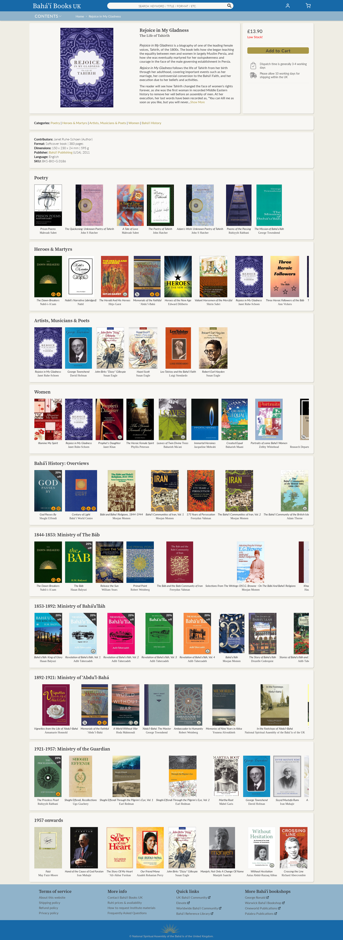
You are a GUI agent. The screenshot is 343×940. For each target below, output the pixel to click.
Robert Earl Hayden (213, 371)
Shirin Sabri (213, 304)
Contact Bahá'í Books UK (125, 897)
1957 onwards (48, 820)
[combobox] (170, 6)
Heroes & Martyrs (74, 123)
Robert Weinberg (140, 589)
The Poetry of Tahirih (160, 228)
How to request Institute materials (131, 907)
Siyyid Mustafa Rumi (287, 799)
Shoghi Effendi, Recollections (81, 799)
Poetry (55, 123)
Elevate (181, 903)
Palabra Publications (259, 913)
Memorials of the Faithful (147, 300)
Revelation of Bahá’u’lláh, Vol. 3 (159, 657)
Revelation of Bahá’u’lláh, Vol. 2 (121, 657)
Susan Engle (110, 375)
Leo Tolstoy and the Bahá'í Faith (178, 371)
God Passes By (48, 514)
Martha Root (226, 799)
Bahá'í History (151, 123)
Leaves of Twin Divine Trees (172, 442)
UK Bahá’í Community (192, 897)
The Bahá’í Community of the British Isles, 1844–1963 (295, 514)
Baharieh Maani (234, 446)
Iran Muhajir (287, 803)
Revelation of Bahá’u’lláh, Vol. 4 (197, 657)
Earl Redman (126, 803)
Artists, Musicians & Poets (107, 123)
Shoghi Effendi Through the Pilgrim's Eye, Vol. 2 (183, 799)
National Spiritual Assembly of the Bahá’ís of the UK (275, 732)
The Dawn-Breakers (48, 300)
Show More (197, 102)
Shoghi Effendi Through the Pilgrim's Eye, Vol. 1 (126, 799)
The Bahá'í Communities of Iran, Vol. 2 (239, 514)
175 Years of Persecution (201, 514)
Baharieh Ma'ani (173, 446)
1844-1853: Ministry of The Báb (67, 534)
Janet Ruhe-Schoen (249, 304)
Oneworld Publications (261, 908)
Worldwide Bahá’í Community (197, 908)
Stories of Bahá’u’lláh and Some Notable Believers (307, 657)
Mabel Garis (226, 803)
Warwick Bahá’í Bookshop (263, 903)
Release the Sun (109, 585)
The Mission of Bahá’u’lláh (269, 228)
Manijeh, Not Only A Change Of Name (222, 871)
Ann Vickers (285, 304)
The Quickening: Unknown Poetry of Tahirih (89, 228)
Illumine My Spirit (48, 442)
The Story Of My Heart (120, 871)
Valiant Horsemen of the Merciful (213, 300)
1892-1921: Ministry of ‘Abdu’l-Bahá (71, 677)
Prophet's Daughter (109, 442)
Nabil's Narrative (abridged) (80, 300)
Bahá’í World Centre (81, 518)
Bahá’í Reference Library (193, 913)
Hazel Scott (143, 371)
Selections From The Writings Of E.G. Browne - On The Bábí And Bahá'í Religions (250, 585)
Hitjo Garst (115, 304)
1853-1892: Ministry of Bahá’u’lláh (69, 606)
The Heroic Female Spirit (140, 442)
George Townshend (269, 232)
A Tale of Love (130, 228)
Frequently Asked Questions (127, 913)
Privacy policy (48, 913)
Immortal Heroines (205, 442)
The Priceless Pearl (48, 799)
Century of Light (81, 514)
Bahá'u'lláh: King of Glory (48, 657)
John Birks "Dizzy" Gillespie (110, 371)
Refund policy (48, 907)
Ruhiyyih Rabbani (239, 232)
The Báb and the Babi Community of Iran (180, 585)
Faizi (48, 871)
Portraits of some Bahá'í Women (269, 442)
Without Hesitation (262, 871)
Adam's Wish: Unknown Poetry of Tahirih (200, 228)
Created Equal (234, 442)
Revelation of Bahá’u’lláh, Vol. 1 (83, 657)
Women (133, 123)
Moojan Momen (121, 518)
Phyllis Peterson (140, 446)
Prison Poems (48, 228)
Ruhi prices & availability (125, 902)
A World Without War (125, 728)
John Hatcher (160, 232)
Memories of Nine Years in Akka (224, 728)
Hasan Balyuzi (79, 589)
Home (80, 16)
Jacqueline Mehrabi (205, 446)
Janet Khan (109, 446)
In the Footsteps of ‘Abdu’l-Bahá (275, 728)
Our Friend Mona (150, 871)
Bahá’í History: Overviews (61, 463)
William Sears (109, 589)
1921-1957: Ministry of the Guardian (72, 749)
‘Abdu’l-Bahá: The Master (156, 728)
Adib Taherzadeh (82, 661)
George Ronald (255, 897)
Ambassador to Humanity (188, 728)
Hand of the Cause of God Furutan (84, 871)
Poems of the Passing (239, 228)
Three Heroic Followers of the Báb (285, 300)
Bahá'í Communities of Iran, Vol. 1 (165, 514)
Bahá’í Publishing (60, 152)
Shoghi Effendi (48, 518)
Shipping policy (49, 902)
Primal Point (140, 585)
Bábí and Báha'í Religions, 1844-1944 (121, 514)
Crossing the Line (293, 871)
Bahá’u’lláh (231, 657)
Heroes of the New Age (178, 300)
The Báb (78, 585)
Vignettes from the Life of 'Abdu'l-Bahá (56, 728)
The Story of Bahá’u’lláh (262, 657)
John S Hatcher (89, 232)
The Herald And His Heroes (114, 300)
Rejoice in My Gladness (105, 16)
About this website (52, 897)
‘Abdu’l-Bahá (147, 304)
